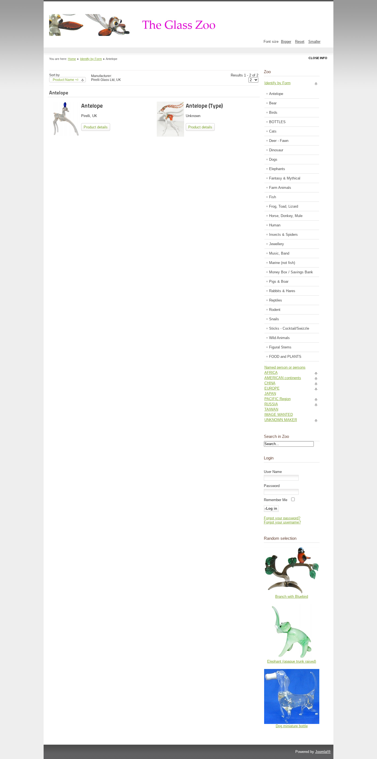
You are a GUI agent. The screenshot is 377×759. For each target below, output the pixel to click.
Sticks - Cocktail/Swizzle (289, 328)
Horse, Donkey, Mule (285, 216)
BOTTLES (277, 122)
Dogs (273, 159)
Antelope (92, 105)
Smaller (314, 41)
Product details (96, 127)
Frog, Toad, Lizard (283, 206)
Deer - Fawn (278, 141)
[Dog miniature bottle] (291, 723)
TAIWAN (271, 409)
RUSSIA (271, 404)
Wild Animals (279, 338)
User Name (273, 472)
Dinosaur (276, 150)
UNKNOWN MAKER (280, 420)
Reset (299, 41)
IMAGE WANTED (278, 414)
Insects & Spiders (283, 234)
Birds (273, 112)
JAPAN (270, 394)
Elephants (277, 169)
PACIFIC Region (277, 399)
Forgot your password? (282, 518)
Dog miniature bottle (292, 726)
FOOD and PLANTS (285, 357)
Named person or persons (285, 367)
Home (72, 58)
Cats (273, 131)
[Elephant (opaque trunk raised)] (291, 658)
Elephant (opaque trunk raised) (291, 661)
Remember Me (275, 500)
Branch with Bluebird (291, 596)
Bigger (286, 41)
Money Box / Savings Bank (291, 272)
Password (272, 486)
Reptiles (275, 300)
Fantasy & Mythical (284, 178)
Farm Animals (280, 188)
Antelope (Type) (204, 105)
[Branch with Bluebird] (291, 593)
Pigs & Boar (278, 281)
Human (274, 225)
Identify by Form (91, 58)
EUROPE (272, 388)
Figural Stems (280, 347)
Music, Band (279, 253)
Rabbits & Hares (282, 291)
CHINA (269, 383)
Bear (273, 103)
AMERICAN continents (282, 378)
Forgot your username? (282, 522)
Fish (272, 197)
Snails (274, 319)
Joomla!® (323, 752)
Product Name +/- (66, 80)
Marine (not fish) (282, 263)
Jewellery (276, 244)
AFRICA (271, 373)
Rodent (274, 310)
